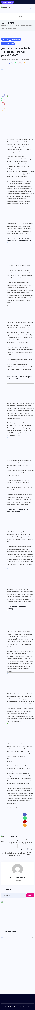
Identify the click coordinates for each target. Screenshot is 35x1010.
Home (2, 23)
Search (30, 895)
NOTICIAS (11, 23)
